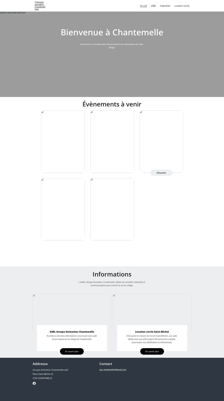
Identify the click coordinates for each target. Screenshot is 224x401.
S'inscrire (161, 172)
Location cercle (181, 5)
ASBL (153, 5)
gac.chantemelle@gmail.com (112, 370)
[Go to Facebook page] (34, 383)
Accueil (143, 5)
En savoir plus (152, 351)
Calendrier (165, 5)
